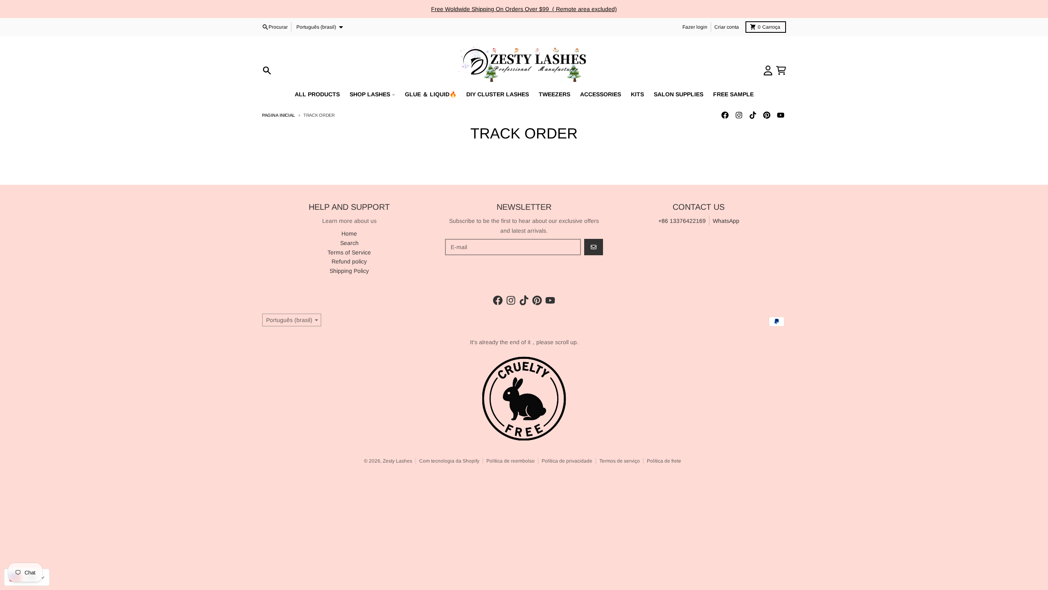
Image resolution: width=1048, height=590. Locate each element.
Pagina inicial (278, 115)
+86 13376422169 (682, 221)
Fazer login (694, 27)
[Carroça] (781, 70)
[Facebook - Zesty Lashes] (725, 115)
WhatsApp (726, 221)
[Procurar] (267, 70)
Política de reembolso (510, 461)
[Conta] (768, 70)
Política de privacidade (567, 461)
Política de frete (664, 461)
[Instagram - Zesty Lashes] (739, 115)
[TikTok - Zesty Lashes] (753, 115)
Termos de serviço (619, 461)
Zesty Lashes (397, 461)
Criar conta (726, 27)
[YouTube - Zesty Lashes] (780, 115)
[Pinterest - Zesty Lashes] (766, 115)
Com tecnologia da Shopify (449, 461)
